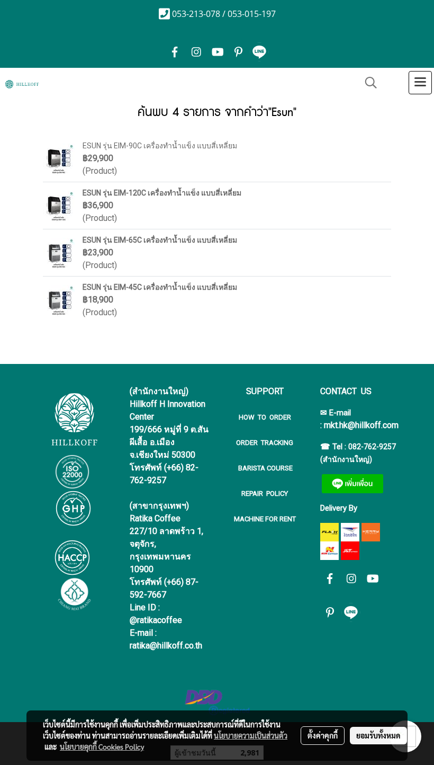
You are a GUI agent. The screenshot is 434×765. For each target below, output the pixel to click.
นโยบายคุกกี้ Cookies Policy (102, 746)
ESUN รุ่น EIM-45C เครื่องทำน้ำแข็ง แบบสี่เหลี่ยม (160, 287)
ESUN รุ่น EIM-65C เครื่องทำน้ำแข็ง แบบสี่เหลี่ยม (160, 240)
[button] (367, 82)
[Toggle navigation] (420, 82)
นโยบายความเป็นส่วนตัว (250, 735)
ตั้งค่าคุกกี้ (323, 735)
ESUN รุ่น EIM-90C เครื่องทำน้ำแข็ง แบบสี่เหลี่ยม (160, 145)
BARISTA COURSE (265, 468)
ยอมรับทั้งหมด (378, 735)
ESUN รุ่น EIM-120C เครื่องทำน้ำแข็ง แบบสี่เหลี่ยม (162, 193)
